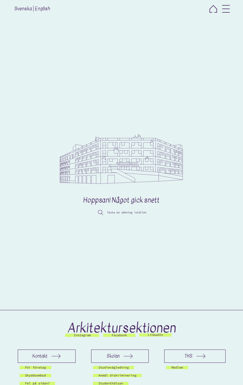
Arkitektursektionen (121, 328)
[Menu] (226, 9)
